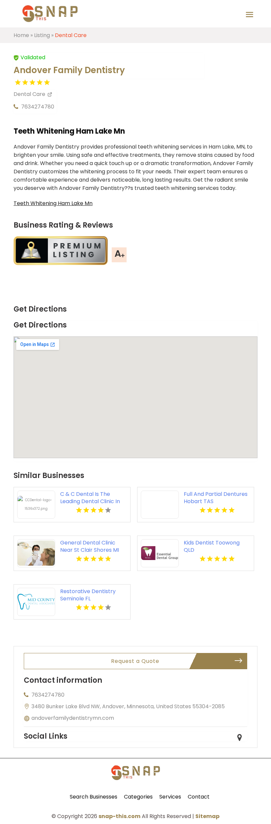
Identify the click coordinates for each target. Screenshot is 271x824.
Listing (42, 35)
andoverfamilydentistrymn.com (72, 718)
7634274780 (37, 106)
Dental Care (71, 35)
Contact (199, 797)
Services (170, 797)
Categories (138, 797)
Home (21, 35)
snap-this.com (119, 816)
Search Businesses (93, 797)
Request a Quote (135, 661)
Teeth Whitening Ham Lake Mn (53, 203)
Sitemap (207, 816)
